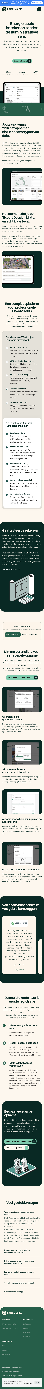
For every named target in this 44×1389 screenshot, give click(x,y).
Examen (26, 1328)
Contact (5, 1350)
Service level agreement (12, 1376)
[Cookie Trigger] (24, 9)
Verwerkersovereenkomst (11, 1372)
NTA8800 (26, 1337)
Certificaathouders (10, 1328)
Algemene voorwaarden (12, 1367)
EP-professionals (9, 1324)
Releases (27, 1324)
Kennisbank (6, 1354)
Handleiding (27, 1332)
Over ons (5, 1346)
